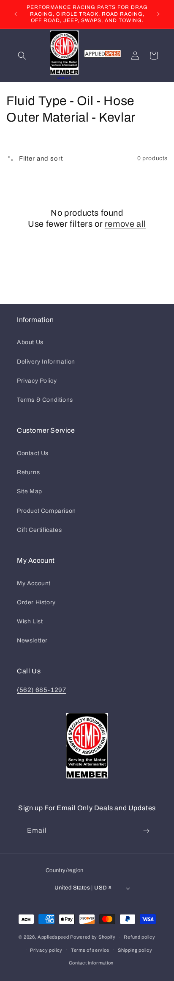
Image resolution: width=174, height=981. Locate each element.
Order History (36, 602)
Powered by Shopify (93, 936)
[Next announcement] (158, 14)
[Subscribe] (146, 831)
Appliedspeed (53, 936)
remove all (125, 223)
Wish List (30, 621)
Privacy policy (46, 950)
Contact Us (33, 453)
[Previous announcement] (15, 14)
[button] (22, 55)
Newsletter (32, 640)
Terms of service (90, 950)
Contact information (91, 962)
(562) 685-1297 (41, 689)
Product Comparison (46, 511)
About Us (30, 342)
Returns (28, 472)
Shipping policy (135, 950)
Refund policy (139, 936)
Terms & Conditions (45, 400)
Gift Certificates (39, 530)
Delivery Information (46, 361)
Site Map (29, 491)
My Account (34, 583)
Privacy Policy (37, 381)
